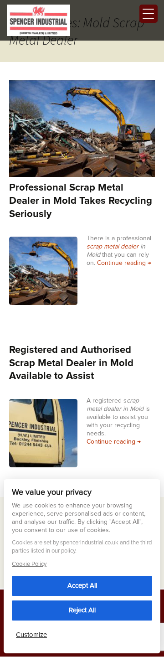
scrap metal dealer (112, 246)
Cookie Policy (29, 564)
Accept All (82, 585)
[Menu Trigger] (148, 14)
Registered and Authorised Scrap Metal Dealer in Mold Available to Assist (71, 363)
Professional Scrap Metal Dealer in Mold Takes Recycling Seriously (80, 201)
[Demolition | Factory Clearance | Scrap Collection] (38, 19)
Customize (31, 634)
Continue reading (124, 263)
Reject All (82, 610)
